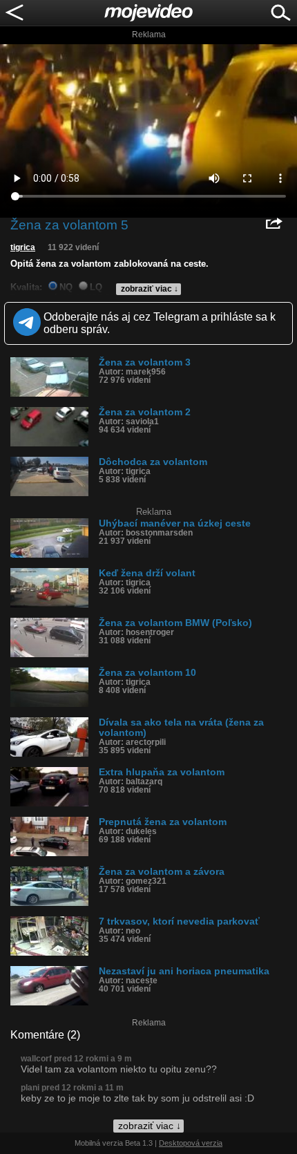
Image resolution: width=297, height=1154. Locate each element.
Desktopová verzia (190, 1143)
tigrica (22, 247)
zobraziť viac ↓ (149, 289)
